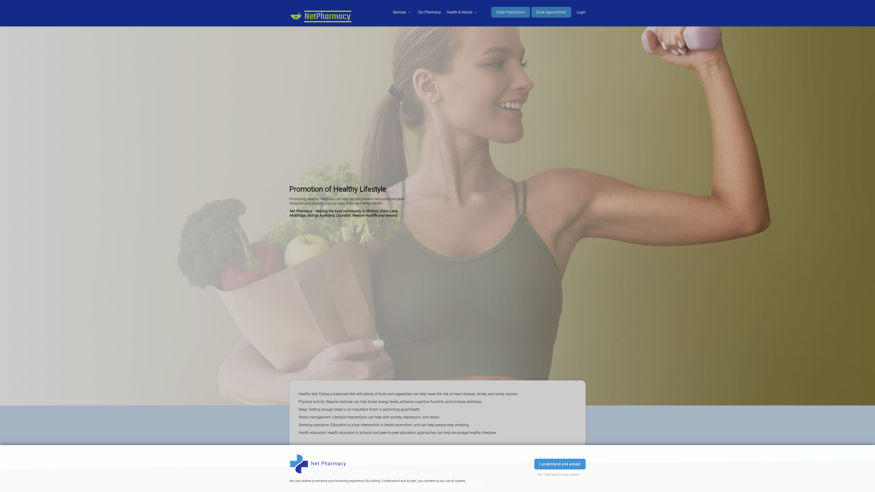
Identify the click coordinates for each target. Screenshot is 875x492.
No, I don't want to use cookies (558, 474)
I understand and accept (560, 464)
